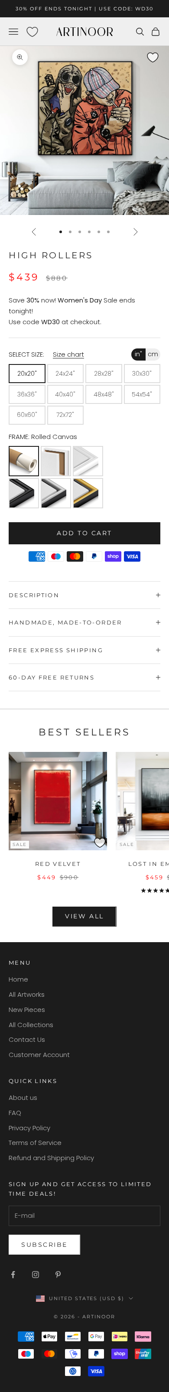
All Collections (31, 1024)
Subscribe (44, 1245)
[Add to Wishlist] (161, 53)
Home (18, 979)
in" (138, 354)
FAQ (15, 1112)
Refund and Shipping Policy (51, 1157)
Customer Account (39, 1054)
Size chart (68, 354)
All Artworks (27, 994)
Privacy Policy (29, 1127)
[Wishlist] (32, 31)
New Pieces (27, 1009)
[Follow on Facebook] (13, 1274)
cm (153, 354)
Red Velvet (58, 863)
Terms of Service (35, 1142)
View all (84, 916)
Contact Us (27, 1039)
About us (23, 1097)
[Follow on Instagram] (35, 1274)
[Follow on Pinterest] (58, 1274)
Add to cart (84, 533)
